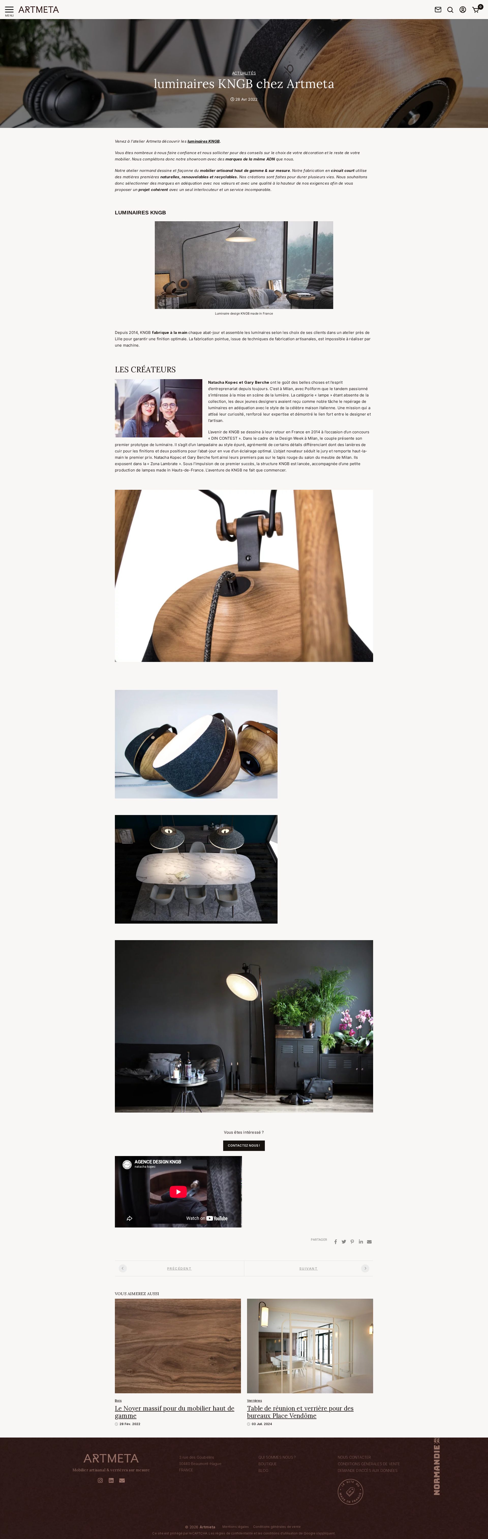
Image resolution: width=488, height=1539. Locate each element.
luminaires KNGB (204, 141)
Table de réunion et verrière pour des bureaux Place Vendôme (300, 1412)
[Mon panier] (475, 10)
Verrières (254, 1400)
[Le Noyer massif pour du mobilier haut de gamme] (178, 1345)
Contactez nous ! (244, 1145)
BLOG (263, 1470)
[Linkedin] (361, 1242)
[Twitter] (344, 1242)
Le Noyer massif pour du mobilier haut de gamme (174, 1412)
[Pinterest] (352, 1242)
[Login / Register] (463, 9)
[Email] (369, 1242)
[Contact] (438, 9)
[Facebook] (335, 1242)
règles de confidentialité (234, 1533)
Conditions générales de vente (369, 1464)
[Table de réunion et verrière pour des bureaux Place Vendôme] (310, 1345)
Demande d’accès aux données (368, 1470)
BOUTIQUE (267, 1464)
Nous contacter (354, 1457)
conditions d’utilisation (280, 1533)
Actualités (244, 73)
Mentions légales (235, 1527)
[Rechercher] (450, 9)
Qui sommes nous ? (277, 1457)
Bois (118, 1400)
